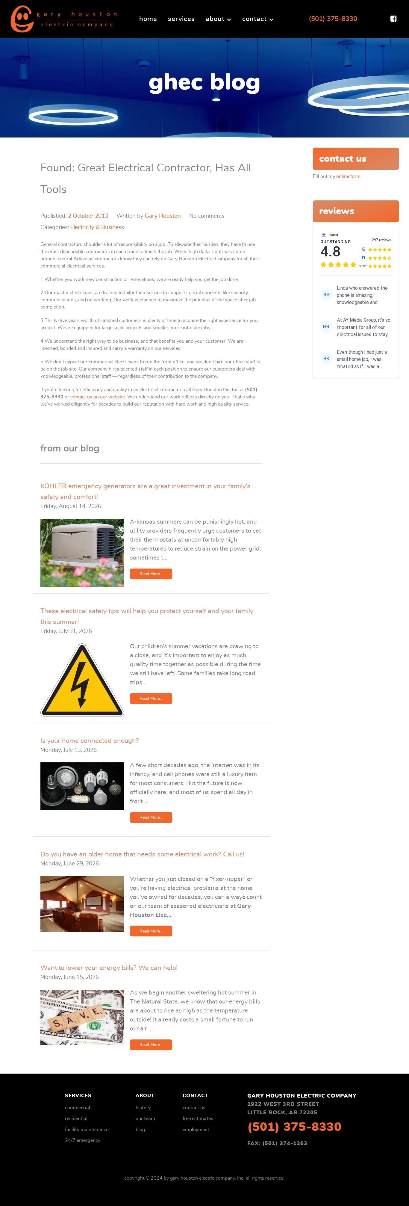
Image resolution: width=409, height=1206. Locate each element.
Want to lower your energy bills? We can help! (109, 968)
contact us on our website (97, 397)
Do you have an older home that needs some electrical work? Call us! (142, 854)
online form (348, 176)
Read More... (151, 574)
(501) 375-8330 (333, 19)
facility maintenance (86, 1129)
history (143, 1107)
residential (76, 1118)
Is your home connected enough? (89, 740)
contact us (194, 1107)
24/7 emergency (82, 1140)
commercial (77, 1107)
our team (145, 1118)
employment (196, 1129)
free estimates (198, 1118)
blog (140, 1129)
